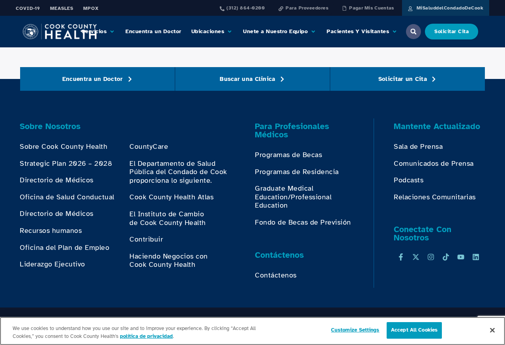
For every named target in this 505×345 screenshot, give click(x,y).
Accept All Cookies (414, 330)
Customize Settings (355, 330)
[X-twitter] (416, 257)
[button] (99, 31)
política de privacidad (146, 336)
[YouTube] (461, 257)
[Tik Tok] (446, 257)
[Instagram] (431, 257)
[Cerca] (492, 330)
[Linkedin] (476, 257)
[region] (252, 331)
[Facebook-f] (401, 257)
